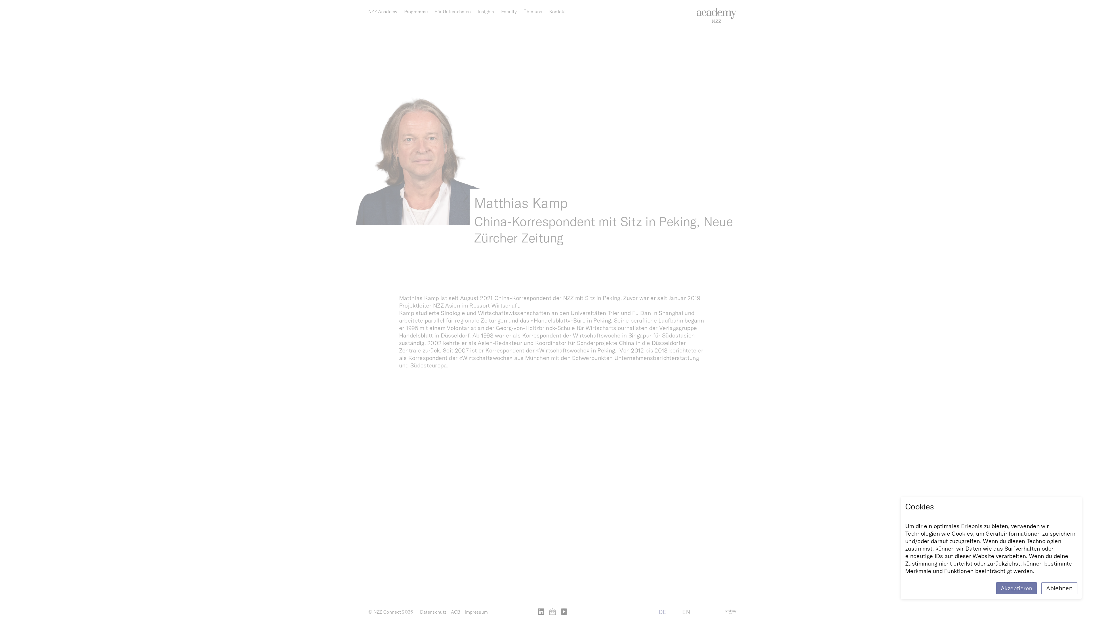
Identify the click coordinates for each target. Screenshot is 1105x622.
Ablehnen (1059, 588)
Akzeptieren (1016, 588)
